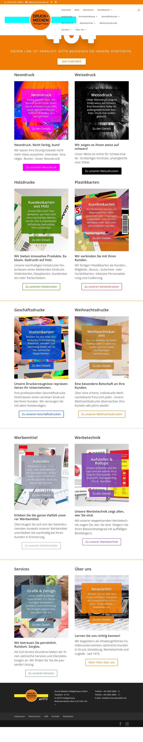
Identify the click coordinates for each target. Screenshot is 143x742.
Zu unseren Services (41, 673)
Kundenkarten (102, 204)
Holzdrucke (66, 17)
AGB (46, 716)
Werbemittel (67, 23)
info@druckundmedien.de (114, 698)
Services (65, 30)
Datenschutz (34, 716)
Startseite (66, 10)
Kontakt (55, 716)
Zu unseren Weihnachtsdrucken (101, 414)
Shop (76, 10)
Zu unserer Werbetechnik (101, 542)
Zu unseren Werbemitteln (41, 545)
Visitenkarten (41, 332)
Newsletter (101, 589)
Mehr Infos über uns (102, 662)
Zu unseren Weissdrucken (101, 171)
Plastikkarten (103, 10)
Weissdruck (101, 94)
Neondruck (88, 10)
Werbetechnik (86, 23)
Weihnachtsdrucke (108, 23)
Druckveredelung (87, 17)
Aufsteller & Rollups (102, 461)
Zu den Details (41, 128)
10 (52, 373)
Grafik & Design (41, 590)
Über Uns (80, 30)
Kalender (41, 461)
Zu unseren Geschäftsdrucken (41, 414)
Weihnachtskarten (101, 333)
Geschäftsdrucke (109, 17)
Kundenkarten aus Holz (41, 204)
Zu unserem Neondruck (41, 167)
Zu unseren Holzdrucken (41, 286)
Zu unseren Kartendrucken (101, 286)
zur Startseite (71, 61)
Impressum (19, 716)
